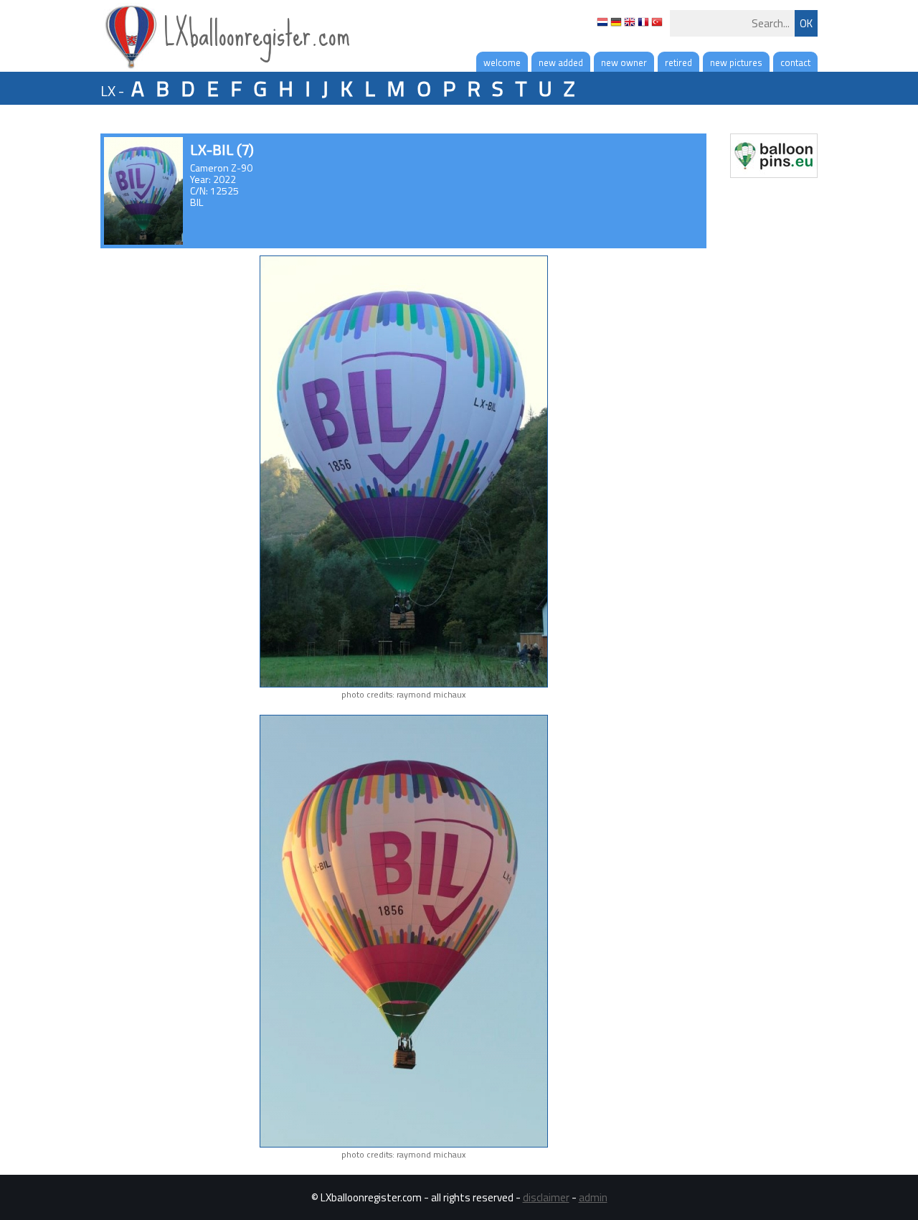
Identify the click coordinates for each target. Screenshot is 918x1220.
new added (561, 62)
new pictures (736, 62)
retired (678, 62)
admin (593, 1197)
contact (795, 62)
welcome (502, 62)
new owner (624, 62)
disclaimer (546, 1197)
